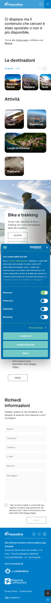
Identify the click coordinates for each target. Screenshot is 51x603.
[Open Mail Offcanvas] (47, 599)
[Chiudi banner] (47, 247)
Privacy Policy (30, 513)
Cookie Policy (25, 591)
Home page (22, 40)
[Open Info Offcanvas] (47, 593)
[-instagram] (39, 534)
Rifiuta (25, 353)
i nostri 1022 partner (18, 261)
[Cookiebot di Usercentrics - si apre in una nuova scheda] (31, 247)
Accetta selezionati (25, 345)
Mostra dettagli (36, 328)
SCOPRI (18, 235)
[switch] (44, 301)
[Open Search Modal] (40, 4)
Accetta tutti (25, 336)
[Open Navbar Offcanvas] (47, 4)
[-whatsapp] (44, 534)
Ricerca (8, 43)
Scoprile (9, 68)
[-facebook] (33, 534)
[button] (44, 68)
